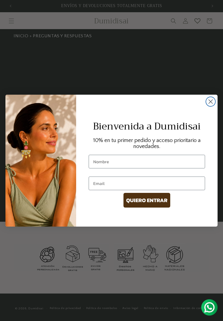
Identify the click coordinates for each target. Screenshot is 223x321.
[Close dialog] (210, 101)
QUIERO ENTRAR (147, 200)
